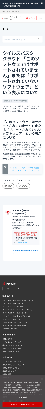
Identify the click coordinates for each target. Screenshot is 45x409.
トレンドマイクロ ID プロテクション (16, 316)
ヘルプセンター (15, 18)
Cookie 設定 (22, 397)
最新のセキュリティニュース (13, 365)
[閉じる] (42, 379)
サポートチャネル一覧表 (11, 348)
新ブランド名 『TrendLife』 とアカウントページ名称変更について (20, 4)
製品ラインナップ (9, 371)
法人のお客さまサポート (10, 11)
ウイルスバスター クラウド (12, 303)
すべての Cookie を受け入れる (22, 404)
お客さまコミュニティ (10, 368)
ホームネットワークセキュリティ (15, 322)
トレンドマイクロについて (12, 361)
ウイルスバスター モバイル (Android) (17, 310)
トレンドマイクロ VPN (11, 319)
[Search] (38, 39)
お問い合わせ (7, 339)
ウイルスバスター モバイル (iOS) (15, 313)
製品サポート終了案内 (10, 351)
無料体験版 (6, 374)
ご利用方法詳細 (21, 242)
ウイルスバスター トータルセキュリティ (17, 300)
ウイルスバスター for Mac (12, 306)
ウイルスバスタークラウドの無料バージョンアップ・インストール (25, 168)
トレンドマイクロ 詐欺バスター (14, 325)
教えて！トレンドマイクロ (12, 345)
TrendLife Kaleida (10, 328)
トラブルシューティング (11, 342)
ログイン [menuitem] (32, 18)
